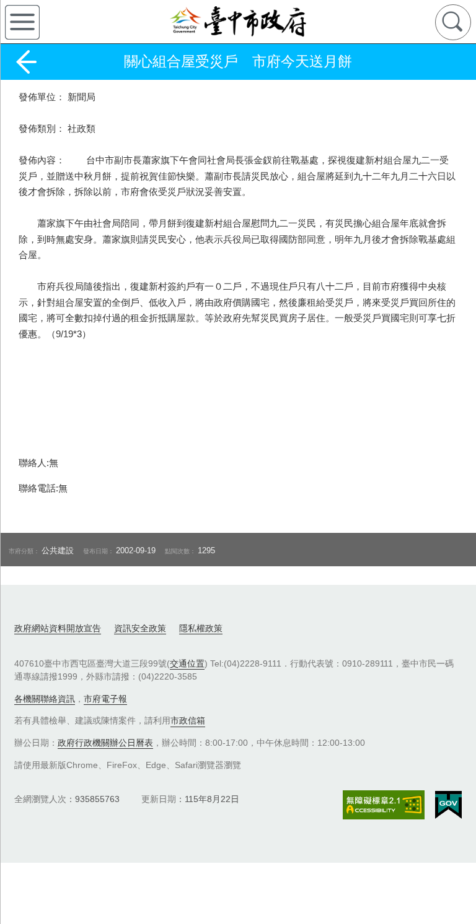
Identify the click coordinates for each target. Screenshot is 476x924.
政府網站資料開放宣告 (57, 628)
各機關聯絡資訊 (44, 699)
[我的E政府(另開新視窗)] (448, 805)
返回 (26, 62)
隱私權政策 (201, 628)
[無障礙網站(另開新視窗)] (384, 804)
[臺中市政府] (238, 21)
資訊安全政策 (140, 628)
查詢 (453, 22)
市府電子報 (105, 699)
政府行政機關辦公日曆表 (105, 743)
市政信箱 (187, 720)
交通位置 (187, 663)
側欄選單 (22, 22)
